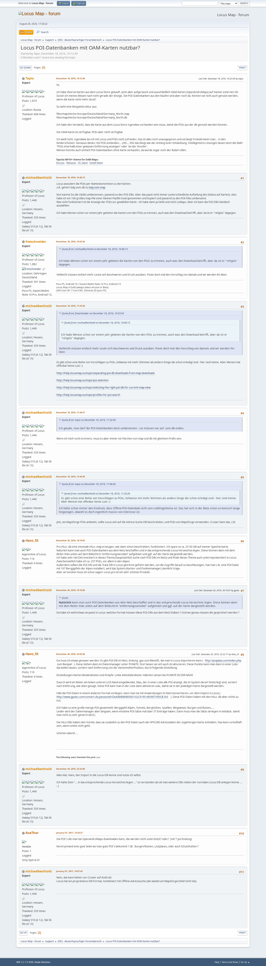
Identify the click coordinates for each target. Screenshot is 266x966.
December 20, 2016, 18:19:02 (70, 540)
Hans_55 (32, 540)
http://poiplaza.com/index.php (223, 660)
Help (217, 962)
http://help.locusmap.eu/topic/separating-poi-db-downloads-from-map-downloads (105, 373)
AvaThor (32, 833)
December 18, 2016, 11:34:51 (70, 412)
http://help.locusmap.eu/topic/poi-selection (82, 380)
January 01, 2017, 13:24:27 (69, 832)
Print (242, 67)
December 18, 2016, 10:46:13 (70, 177)
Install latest (96, 162)
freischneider (36, 241)
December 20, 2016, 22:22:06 (70, 768)
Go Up (23, 932)
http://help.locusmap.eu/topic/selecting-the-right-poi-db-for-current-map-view (103, 387)
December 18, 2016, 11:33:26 (70, 305)
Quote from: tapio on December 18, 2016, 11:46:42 (89, 484)
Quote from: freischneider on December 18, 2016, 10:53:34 (93, 313)
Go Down (25, 67)
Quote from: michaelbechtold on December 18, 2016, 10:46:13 (95, 249)
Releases (71, 162)
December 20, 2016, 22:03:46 (70, 654)
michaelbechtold (39, 177)
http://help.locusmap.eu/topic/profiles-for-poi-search (88, 395)
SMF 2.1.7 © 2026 (24, 962)
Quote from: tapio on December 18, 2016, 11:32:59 (89, 420)
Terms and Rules (230, 962)
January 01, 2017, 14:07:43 (69, 871)
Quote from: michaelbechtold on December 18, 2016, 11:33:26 (97, 493)
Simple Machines (42, 962)
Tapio (30, 78)
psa (98, 757)
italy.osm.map (97, 187)
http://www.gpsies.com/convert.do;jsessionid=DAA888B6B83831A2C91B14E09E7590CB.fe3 (112, 697)
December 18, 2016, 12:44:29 (70, 476)
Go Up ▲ (245, 962)
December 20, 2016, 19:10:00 (70, 590)
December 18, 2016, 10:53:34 (70, 241)
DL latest (83, 162)
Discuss (60, 162)
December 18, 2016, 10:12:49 (70, 78)
